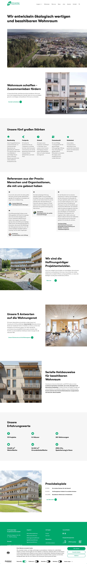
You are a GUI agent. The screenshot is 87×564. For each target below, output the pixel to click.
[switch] (37, 561)
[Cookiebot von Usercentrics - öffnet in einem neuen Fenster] (8, 561)
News (59, 4)
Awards (69, 4)
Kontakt (75, 4)
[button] (39, 4)
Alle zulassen (76, 548)
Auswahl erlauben (76, 552)
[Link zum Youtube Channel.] (65, 533)
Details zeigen (67, 561)
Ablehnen (76, 555)
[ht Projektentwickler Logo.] (13, 3)
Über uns (54, 4)
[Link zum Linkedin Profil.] (63, 533)
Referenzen (46, 4)
